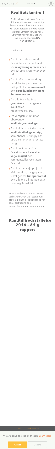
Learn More (45, 435)
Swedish (30, 3)
